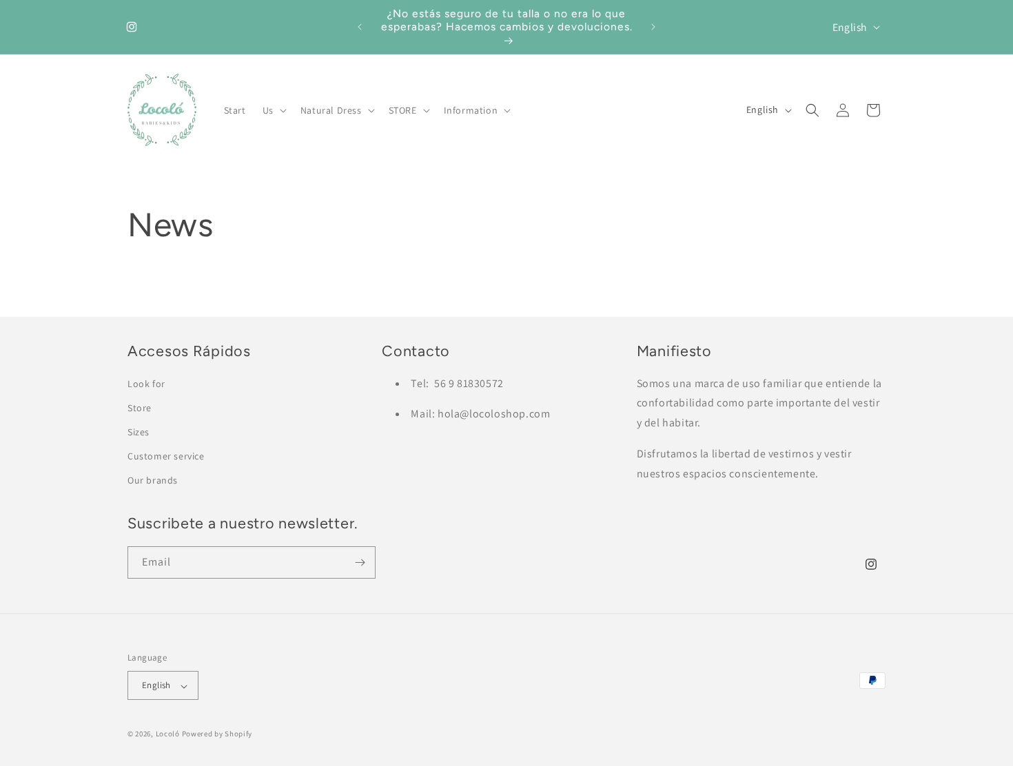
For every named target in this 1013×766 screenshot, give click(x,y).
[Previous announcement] (360, 27)
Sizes (138, 432)
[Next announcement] (653, 27)
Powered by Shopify (217, 734)
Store (139, 408)
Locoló (168, 734)
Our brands (152, 481)
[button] (273, 110)
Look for (146, 383)
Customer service (166, 457)
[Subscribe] (360, 562)
